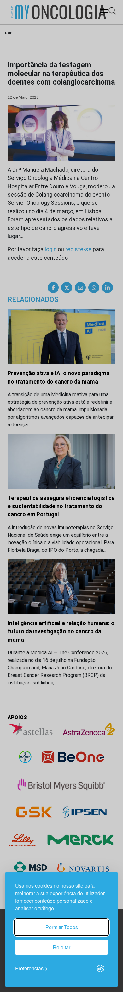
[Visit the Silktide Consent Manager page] (100, 968)
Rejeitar (61, 947)
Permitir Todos (61, 927)
